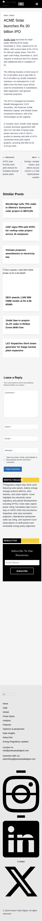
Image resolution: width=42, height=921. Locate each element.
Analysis (7, 720)
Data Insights (9, 733)
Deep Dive (8, 737)
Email (8, 438)
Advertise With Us (11, 756)
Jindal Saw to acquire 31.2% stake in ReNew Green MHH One (18, 324)
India (6, 15)
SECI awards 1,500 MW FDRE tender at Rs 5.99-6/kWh (19, 301)
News (12, 15)
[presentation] (21, 280)
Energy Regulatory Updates (16, 741)
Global (6, 712)
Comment (10, 393)
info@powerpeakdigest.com (16, 750)
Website (8, 450)
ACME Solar (9, 39)
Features (7, 725)
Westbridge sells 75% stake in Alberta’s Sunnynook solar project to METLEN (21, 207)
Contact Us (8, 747)
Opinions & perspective (13, 729)
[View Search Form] (21, 4)
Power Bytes (9, 716)
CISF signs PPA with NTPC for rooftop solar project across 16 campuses (20, 230)
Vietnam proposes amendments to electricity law (20, 253)
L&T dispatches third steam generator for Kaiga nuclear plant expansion (21, 347)
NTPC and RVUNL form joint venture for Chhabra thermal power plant (10, 165)
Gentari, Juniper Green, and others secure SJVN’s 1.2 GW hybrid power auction (31, 167)
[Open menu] (36, 4)
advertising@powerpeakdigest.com (19, 759)
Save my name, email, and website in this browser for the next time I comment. (21, 459)
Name (8, 427)
